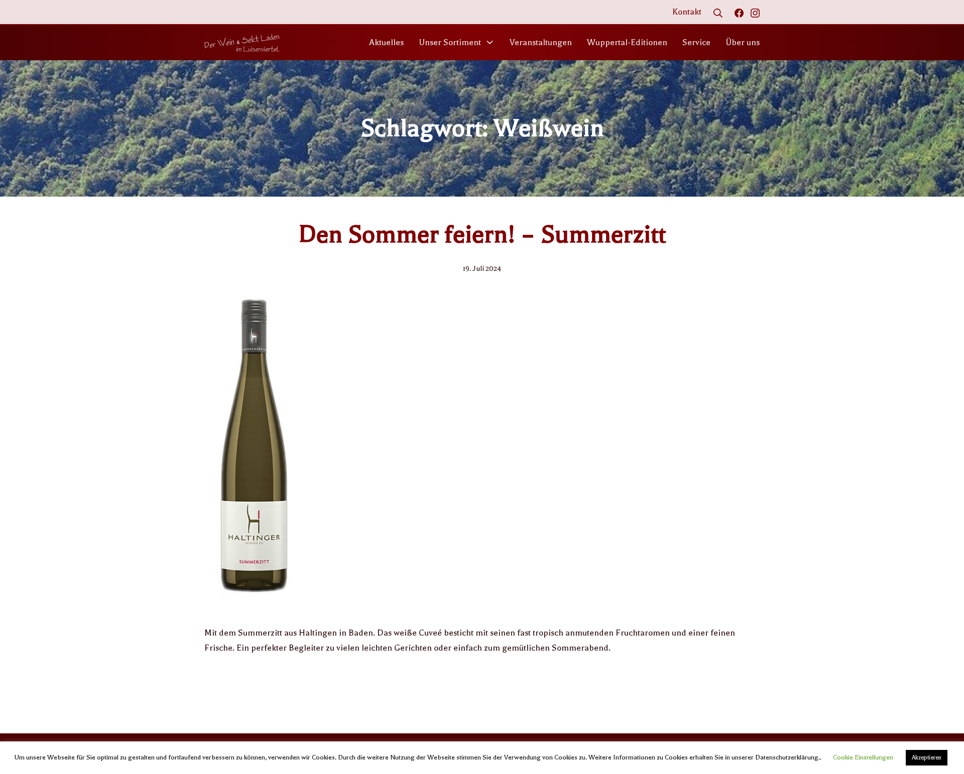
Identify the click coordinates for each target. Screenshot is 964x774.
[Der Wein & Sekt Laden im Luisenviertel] (242, 42)
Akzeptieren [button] (926, 757)
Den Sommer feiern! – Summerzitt (482, 234)
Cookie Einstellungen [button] (863, 757)
